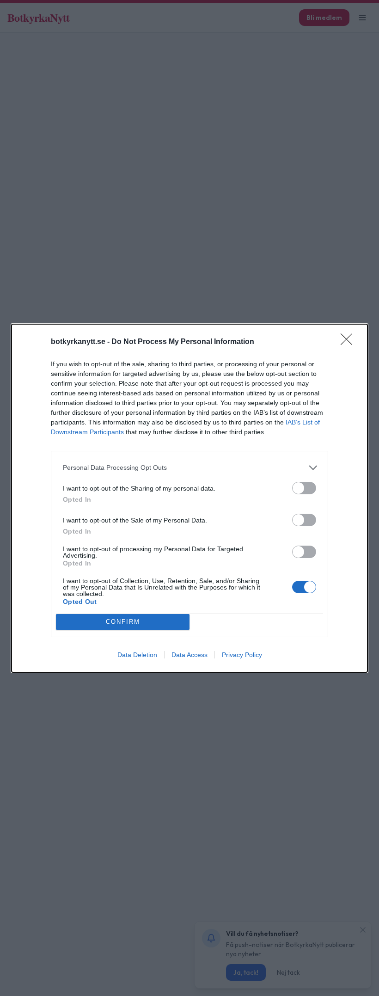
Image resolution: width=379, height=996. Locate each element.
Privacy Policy (242, 654)
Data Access (189, 654)
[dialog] (189, 498)
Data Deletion (137, 654)
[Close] (349, 342)
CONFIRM (123, 621)
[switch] (304, 488)
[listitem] (189, 468)
